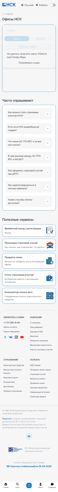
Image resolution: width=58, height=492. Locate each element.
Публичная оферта (38, 397)
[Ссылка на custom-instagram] (16, 337)
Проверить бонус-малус (40, 370)
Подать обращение (11, 331)
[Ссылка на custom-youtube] (22, 337)
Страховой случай (38, 374)
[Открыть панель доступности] (29, 436)
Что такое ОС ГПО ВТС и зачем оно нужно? (24, 143)
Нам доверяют (36, 327)
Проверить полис (37, 383)
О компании (35, 323)
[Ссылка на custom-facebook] (5, 337)
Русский (29, 5)
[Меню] (29, 485)
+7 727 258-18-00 (11, 322)
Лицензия (6, 418)
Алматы (43, 5)
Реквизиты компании (39, 341)
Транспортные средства (13, 365)
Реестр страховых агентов (41, 350)
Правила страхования (12, 391)
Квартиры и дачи (10, 378)
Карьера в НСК (36, 332)
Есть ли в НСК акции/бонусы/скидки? (23, 128)
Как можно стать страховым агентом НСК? (23, 114)
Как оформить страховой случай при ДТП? (25, 172)
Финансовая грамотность (41, 345)
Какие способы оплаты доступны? (20, 201)
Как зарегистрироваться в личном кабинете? (22, 187)
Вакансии (34, 336)
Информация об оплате (40, 392)
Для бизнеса (8, 386)
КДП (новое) (35, 365)
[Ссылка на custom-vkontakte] (10, 337)
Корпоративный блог (38, 388)
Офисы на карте (10, 327)
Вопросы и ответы (37, 379)
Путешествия (9, 382)
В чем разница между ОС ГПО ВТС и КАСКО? (24, 158)
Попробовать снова (29, 62)
